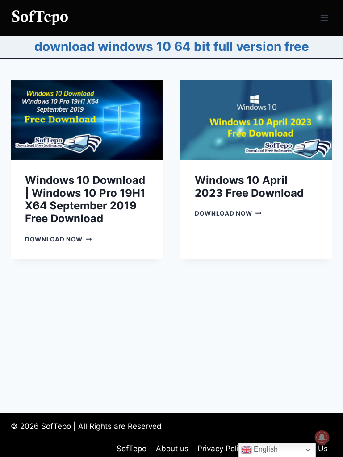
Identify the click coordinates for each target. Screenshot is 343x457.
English (265, 449)
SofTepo (131, 448)
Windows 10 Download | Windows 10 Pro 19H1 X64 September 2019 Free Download (85, 199)
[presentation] (87, 120)
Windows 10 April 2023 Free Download (249, 186)
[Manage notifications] (322, 437)
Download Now (58, 239)
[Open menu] (324, 18)
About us (172, 448)
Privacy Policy (222, 448)
